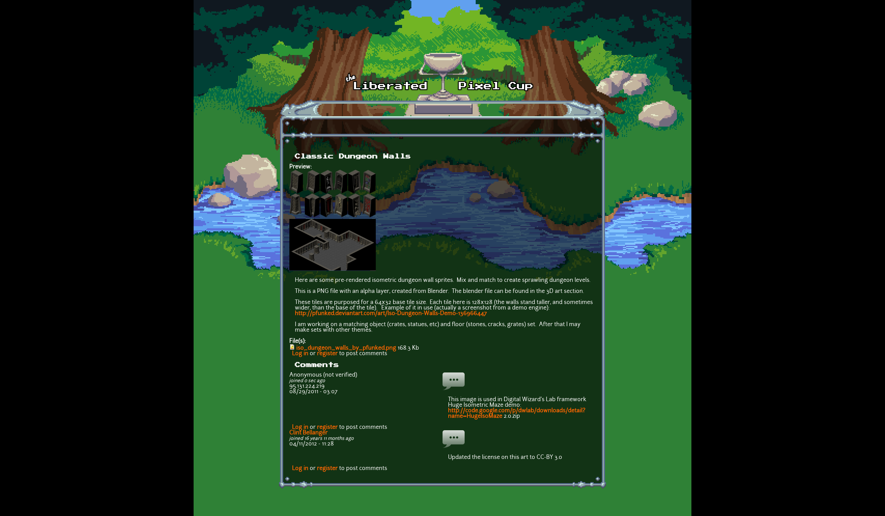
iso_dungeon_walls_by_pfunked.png (346, 348)
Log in (300, 354)
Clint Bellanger (308, 433)
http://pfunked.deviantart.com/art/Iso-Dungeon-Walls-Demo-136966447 (391, 313)
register (327, 354)
